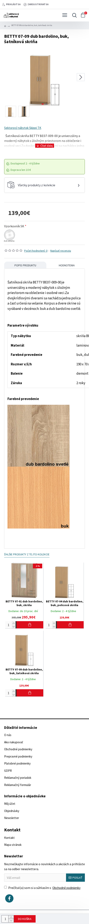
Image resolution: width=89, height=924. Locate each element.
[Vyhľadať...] (73, 15)
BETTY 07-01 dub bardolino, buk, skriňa (24, 603)
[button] (8, 77)
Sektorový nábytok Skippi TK (22, 128)
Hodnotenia (67, 265)
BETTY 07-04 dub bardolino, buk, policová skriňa (64, 603)
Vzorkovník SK (14, 226)
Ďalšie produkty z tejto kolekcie (26, 554)
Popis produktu (25, 265)
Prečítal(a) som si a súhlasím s (44, 888)
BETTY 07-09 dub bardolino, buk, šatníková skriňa (24, 671)
